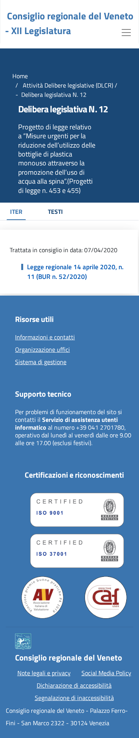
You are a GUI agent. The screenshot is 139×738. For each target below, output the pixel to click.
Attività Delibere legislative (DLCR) (67, 85)
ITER (16, 211)
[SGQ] (74, 508)
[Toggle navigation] (126, 32)
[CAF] (106, 597)
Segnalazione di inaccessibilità (74, 697)
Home (20, 76)
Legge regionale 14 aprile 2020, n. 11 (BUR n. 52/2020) (75, 272)
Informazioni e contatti (45, 337)
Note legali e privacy (44, 673)
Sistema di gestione (40, 362)
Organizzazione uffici (42, 350)
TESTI (55, 211)
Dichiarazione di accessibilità (74, 685)
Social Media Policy (106, 673)
